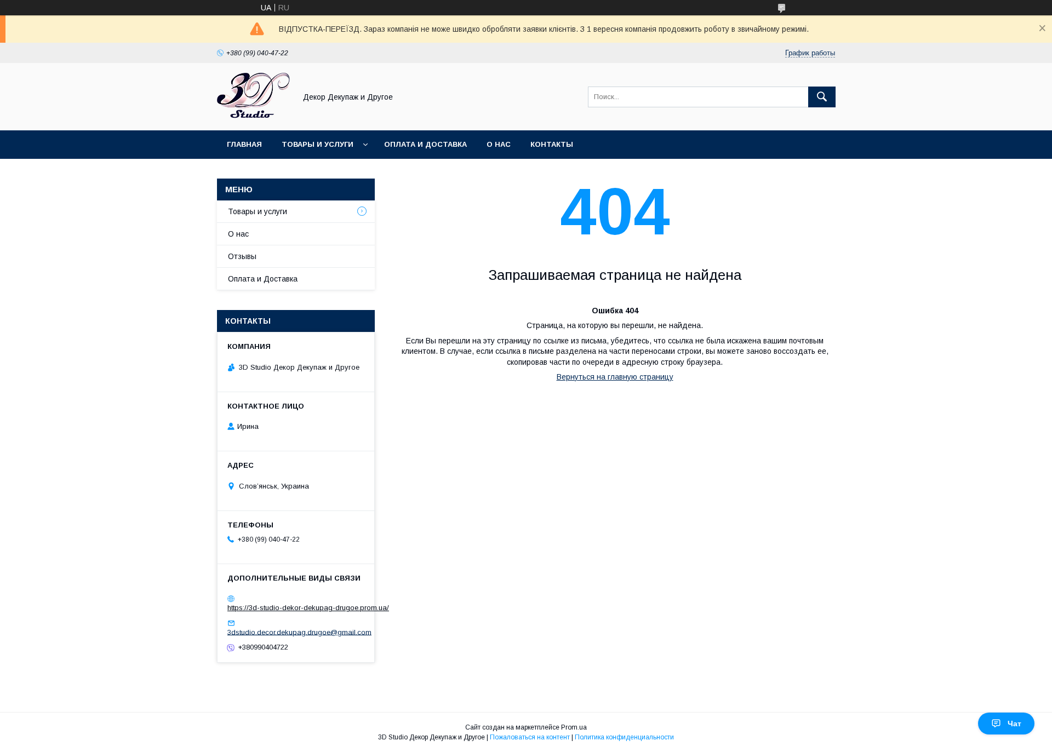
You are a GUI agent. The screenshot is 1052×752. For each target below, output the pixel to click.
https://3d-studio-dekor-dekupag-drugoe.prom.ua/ (308, 608)
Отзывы (242, 256)
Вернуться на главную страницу (615, 376)
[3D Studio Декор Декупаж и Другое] (253, 116)
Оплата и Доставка (425, 144)
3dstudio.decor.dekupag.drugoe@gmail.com (299, 632)
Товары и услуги (317, 144)
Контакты (551, 144)
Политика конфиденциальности (624, 737)
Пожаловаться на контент (530, 737)
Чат (1014, 723)
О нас (499, 144)
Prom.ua (574, 727)
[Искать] (822, 97)
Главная (244, 144)
